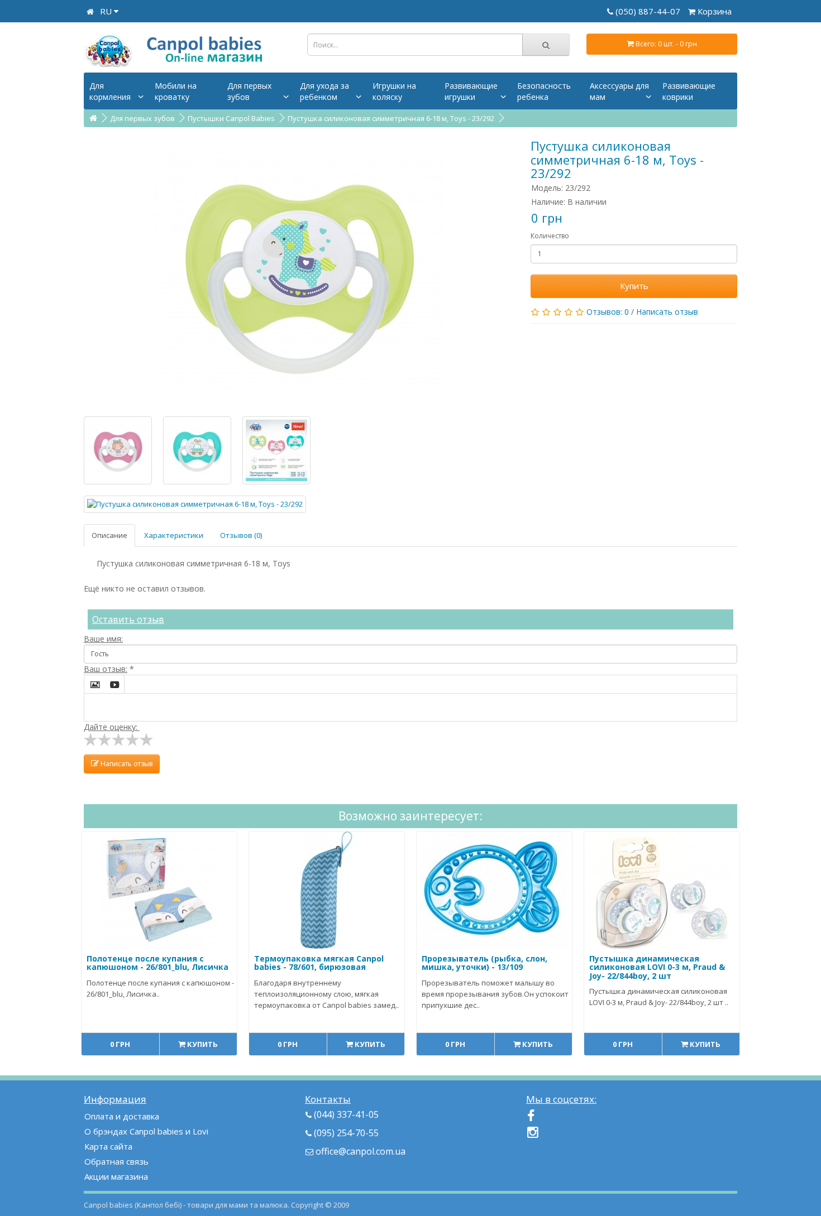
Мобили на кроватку (176, 91)
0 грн (120, 1044)
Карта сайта (108, 1146)
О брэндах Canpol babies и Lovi (146, 1131)
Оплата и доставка (121, 1116)
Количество (550, 236)
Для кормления (110, 91)
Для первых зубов (249, 91)
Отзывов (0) (241, 535)
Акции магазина (116, 1176)
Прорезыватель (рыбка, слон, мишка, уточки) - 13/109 (484, 962)
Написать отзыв (667, 311)
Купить (634, 285)
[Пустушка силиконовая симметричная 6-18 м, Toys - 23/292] (299, 271)
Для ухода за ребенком (324, 91)
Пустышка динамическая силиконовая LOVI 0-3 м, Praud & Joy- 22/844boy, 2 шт (657, 967)
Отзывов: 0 (607, 311)
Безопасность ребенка (544, 91)
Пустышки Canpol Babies (231, 118)
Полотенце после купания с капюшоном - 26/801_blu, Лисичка (157, 962)
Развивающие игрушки (471, 91)
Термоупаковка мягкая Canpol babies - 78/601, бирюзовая (319, 962)
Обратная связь (116, 1161)
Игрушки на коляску (394, 91)
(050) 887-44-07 (648, 11)
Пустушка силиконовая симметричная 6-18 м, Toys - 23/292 (391, 118)
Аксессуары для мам (619, 91)
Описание (109, 535)
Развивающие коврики (688, 91)
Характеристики (173, 535)
